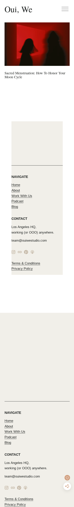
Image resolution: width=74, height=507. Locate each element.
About (15, 190)
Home (15, 185)
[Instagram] (13, 252)
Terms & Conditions (25, 263)
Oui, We (18, 9)
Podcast (17, 201)
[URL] (20, 252)
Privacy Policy (22, 269)
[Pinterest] (26, 252)
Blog (14, 207)
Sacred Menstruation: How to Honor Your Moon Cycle (35, 75)
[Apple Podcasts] (32, 252)
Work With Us (21, 196)
